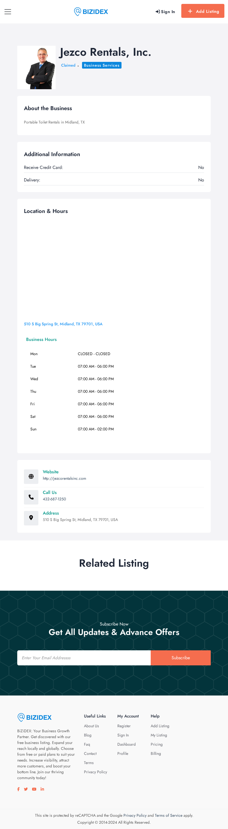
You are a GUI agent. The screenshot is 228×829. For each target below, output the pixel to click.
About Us (91, 726)
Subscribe (181, 658)
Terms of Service (168, 815)
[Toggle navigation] (8, 12)
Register (124, 726)
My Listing (159, 735)
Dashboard (126, 744)
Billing (156, 753)
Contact (90, 753)
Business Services (102, 65)
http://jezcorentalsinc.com (64, 478)
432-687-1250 (54, 499)
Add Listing (207, 11)
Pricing (157, 744)
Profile (122, 753)
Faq (87, 744)
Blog (87, 735)
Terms (89, 762)
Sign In (123, 735)
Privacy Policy (95, 772)
